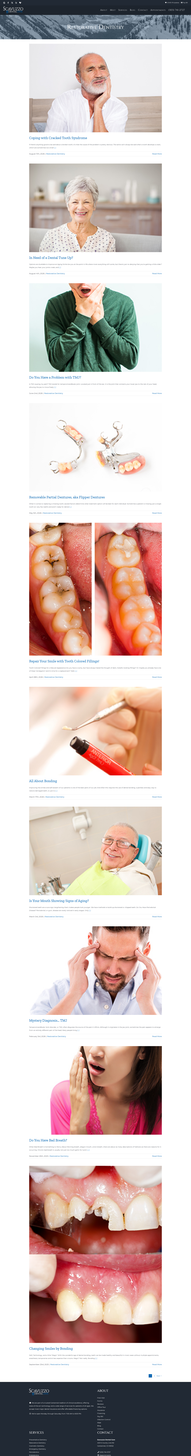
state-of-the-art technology (39, 1406)
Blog (99, 1426)
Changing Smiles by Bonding (51, 1348)
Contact (100, 1429)
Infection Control (103, 1420)
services (69, 1406)
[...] (55, 148)
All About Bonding (43, 781)
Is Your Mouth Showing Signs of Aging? (59, 901)
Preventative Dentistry (38, 1440)
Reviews (100, 1404)
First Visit (101, 1398)
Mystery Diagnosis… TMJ (48, 1020)
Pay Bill (185, 2)
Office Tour (101, 1407)
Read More (157, 154)
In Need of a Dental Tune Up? (51, 258)
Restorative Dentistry (55, 154)
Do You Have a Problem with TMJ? (55, 377)
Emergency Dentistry (37, 1449)
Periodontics (34, 1452)
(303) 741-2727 (105, 1452)
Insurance (101, 1410)
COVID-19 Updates (173, 2)
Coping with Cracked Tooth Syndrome (58, 138)
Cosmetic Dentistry (36, 1446)
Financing (101, 1413)
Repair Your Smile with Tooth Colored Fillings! (64, 661)
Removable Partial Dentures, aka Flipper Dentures (67, 497)
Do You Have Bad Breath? (48, 1140)
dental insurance (50, 1409)
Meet (99, 1423)
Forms (99, 1401)
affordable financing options (76, 1409)
